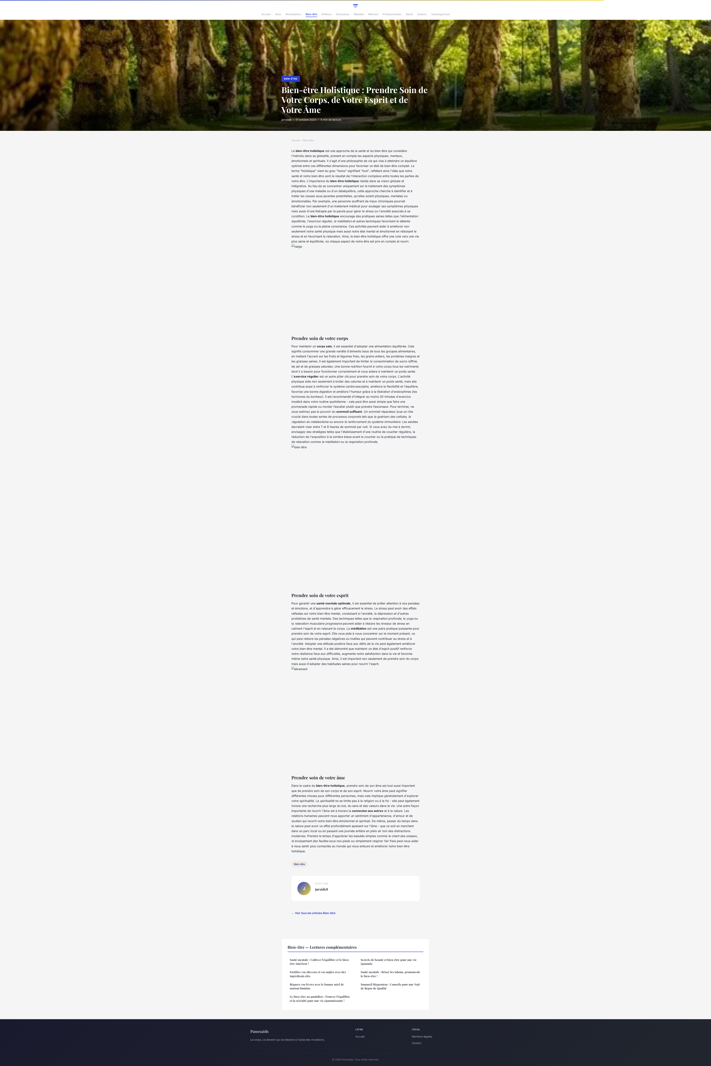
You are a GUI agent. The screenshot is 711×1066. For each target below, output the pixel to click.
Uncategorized (440, 14)
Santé (409, 14)
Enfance (326, 14)
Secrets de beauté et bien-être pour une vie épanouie (389, 962)
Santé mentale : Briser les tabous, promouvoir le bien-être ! (390, 974)
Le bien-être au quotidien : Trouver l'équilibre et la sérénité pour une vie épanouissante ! (320, 998)
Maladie (359, 14)
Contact (416, 1043)
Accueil (266, 14)
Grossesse (342, 14)
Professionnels (392, 14)
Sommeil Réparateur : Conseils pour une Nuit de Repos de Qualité (390, 986)
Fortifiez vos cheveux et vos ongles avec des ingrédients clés (318, 974)
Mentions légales (422, 1036)
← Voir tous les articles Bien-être (313, 913)
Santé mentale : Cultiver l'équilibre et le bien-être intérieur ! (320, 962)
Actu (278, 14)
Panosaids (259, 1031)
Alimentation (293, 14)
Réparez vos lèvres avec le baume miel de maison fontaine (317, 986)
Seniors (422, 14)
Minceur (373, 14)
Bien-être (311, 14)
